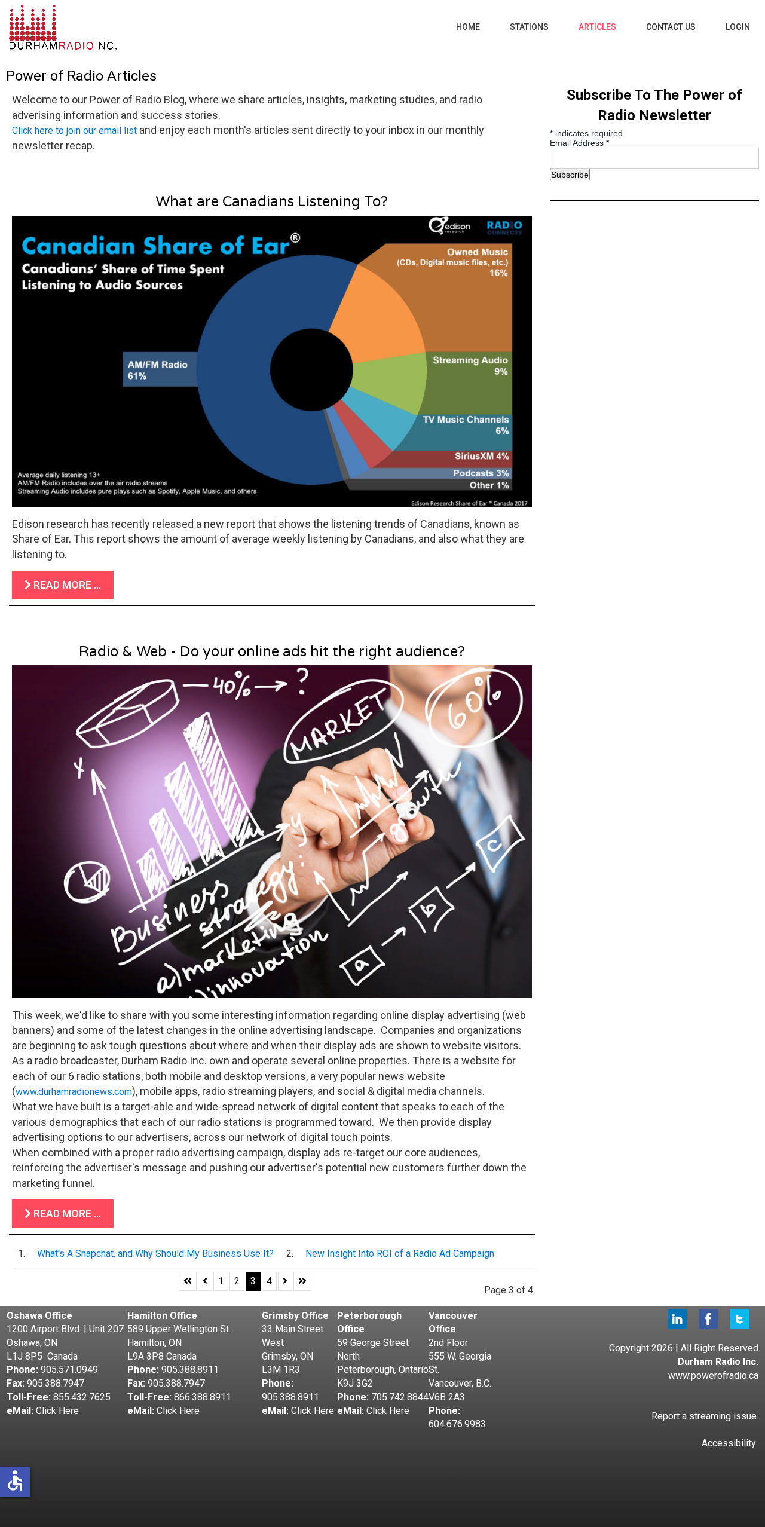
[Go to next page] (285, 1281)
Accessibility (729, 1443)
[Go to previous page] (205, 1281)
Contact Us (671, 27)
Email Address (579, 143)
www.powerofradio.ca (713, 1375)
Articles (597, 27)
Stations (529, 27)
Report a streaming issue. (704, 1416)
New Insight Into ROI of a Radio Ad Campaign (399, 1253)
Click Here (57, 1410)
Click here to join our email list (74, 130)
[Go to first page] (188, 1281)
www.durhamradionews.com (74, 1091)
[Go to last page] (302, 1281)
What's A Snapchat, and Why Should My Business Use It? (155, 1253)
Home (468, 27)
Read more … (66, 585)
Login (738, 27)
